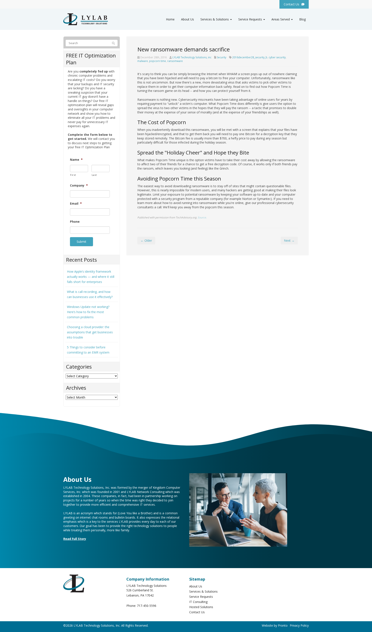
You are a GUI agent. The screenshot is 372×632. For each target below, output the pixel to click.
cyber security (277, 57)
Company (79, 185)
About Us (187, 19)
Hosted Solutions (201, 607)
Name (76, 160)
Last (94, 174)
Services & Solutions (215, 19)
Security (221, 57)
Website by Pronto (275, 625)
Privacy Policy (299, 625)
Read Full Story (74, 539)
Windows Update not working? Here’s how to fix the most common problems (88, 312)
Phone (75, 222)
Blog (302, 19)
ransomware (175, 61)
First (73, 174)
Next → (289, 240)
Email (76, 204)
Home (170, 19)
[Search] (113, 43)
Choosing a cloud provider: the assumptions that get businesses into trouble (90, 332)
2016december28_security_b (249, 57)
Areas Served (281, 19)
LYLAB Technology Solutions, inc (191, 57)
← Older (146, 240)
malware (142, 61)
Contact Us (197, 612)
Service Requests (250, 19)
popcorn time (157, 61)
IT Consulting (198, 602)
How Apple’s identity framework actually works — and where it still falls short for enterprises (90, 276)
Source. (202, 217)
